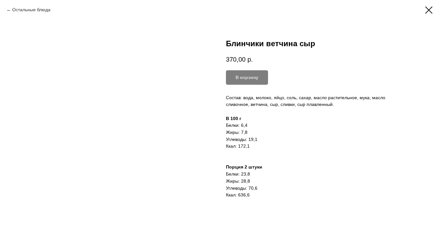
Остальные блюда (31, 9)
